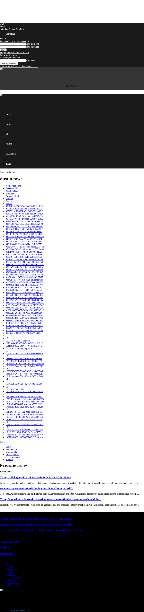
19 (7, 422)
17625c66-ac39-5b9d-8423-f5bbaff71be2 (24, 396)
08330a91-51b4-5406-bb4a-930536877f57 (25, 264)
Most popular (11, 452)
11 (7, 351)
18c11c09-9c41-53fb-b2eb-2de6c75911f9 (24, 419)
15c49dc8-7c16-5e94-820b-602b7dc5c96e (24, 384)
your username (32, 44)
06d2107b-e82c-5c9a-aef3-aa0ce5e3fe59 (24, 257)
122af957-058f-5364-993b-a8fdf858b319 (24, 361)
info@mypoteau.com (20, 610)
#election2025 (12, 188)
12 (7, 356)
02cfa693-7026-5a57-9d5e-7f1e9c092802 (24, 224)
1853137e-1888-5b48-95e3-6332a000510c (25, 417)
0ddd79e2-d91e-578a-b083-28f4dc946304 (24, 300)
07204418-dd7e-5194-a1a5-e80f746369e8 (24, 262)
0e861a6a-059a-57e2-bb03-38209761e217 (25, 310)
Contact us (10, 34)
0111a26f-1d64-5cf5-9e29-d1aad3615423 (24, 216)
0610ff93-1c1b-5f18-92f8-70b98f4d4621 (24, 252)
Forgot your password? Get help (14, 52)
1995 (8, 427)
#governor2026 (12, 196)
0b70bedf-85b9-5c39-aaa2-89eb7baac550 (24, 274)
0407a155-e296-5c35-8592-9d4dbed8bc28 (25, 236)
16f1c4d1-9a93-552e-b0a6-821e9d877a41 (24, 391)
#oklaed (9, 198)
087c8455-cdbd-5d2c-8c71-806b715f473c (24, 267)
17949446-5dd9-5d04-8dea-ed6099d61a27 (25, 401)
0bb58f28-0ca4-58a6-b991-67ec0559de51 (24, 282)
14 (7, 379)
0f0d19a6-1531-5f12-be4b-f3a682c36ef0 (24, 323)
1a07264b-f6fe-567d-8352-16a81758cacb (24, 437)
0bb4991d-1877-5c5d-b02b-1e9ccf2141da (24, 280)
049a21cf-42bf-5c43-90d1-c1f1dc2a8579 (24, 244)
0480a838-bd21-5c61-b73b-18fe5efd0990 (24, 241)
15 (7, 381)
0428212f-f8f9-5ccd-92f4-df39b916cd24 (24, 239)
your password (32, 47)
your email (30, 60)
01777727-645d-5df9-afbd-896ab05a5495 (24, 219)
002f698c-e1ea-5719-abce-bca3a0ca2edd (24, 208)
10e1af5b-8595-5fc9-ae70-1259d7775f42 (24, 346)
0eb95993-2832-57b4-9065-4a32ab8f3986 (25, 313)
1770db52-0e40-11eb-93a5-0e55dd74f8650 (25, 399)
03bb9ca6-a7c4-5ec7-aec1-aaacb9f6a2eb (24, 231)
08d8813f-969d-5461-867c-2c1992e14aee (24, 269)
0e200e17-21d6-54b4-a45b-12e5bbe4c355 (25, 302)
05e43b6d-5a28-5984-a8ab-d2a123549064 (25, 249)
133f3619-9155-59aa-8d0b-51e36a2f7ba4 (24, 371)
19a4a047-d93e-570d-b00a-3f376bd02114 (24, 429)
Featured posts (12, 449)
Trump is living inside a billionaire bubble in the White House (35, 477)
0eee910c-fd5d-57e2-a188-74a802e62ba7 (24, 320)
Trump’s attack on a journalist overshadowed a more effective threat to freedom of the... (50, 499)
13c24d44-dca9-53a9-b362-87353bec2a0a (24, 376)
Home (8, 114)
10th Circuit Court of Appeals (19, 348)
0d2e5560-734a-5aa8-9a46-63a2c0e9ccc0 (24, 292)
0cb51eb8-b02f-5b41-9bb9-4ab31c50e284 (24, 290)
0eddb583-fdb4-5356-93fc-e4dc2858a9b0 (24, 318)
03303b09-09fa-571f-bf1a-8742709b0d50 (24, 226)
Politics (9, 144)
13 (7, 368)
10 (7, 338)
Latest (8, 447)
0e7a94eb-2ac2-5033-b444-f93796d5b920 (24, 307)
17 (7, 394)
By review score (13, 457)
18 (7, 409)
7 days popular (12, 454)
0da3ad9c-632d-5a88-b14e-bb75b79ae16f (24, 297)
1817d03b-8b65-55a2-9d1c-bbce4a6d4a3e (24, 412)
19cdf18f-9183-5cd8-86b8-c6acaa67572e (24, 432)
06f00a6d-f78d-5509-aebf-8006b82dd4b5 (24, 259)
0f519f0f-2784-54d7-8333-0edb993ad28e (24, 330)
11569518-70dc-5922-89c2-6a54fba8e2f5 (24, 353)
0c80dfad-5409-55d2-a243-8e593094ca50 (24, 287)
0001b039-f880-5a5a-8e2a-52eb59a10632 (24, 206)
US (7, 134)
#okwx (9, 203)
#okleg (9, 201)
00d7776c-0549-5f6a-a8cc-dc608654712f (24, 214)
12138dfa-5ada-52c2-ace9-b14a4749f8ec (24, 358)
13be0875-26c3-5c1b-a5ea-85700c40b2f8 (24, 374)
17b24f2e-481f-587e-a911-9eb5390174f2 (24, 404)
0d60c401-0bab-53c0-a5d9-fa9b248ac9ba (24, 295)
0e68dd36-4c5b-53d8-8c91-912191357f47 (25, 305)
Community (7, 553)
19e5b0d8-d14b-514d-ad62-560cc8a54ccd (24, 434)
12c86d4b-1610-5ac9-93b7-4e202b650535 (25, 363)
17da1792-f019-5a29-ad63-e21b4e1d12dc (24, 407)
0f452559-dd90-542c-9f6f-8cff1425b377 (24, 328)
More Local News (10, 541)
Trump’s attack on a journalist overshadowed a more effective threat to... (42, 530)
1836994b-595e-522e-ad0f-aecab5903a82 (24, 414)
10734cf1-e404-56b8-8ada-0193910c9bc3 (24, 343)
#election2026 (12, 191)
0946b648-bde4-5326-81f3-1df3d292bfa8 (24, 272)
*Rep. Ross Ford (13, 186)
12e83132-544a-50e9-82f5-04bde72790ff (24, 366)
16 (7, 386)
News (8, 124)
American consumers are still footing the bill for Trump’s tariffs (36, 488)
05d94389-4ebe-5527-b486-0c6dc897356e (25, 247)
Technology (11, 153)
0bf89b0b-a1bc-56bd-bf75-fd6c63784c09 (24, 285)
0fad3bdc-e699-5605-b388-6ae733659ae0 (24, 333)
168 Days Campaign (15, 389)
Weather (5, 547)
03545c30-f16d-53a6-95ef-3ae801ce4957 (24, 229)
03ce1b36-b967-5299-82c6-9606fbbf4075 (24, 234)
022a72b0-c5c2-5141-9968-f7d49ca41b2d (24, 221)
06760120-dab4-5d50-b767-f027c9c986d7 (25, 254)
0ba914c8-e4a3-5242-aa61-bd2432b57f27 (24, 277)
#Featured (10, 193)
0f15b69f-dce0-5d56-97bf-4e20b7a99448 (24, 325)
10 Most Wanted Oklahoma (18, 341)
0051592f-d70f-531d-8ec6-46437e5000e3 (24, 211)
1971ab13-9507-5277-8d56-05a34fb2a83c (24, 424)
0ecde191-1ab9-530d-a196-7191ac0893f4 (24, 315)
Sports (8, 163)
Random (9, 459)
